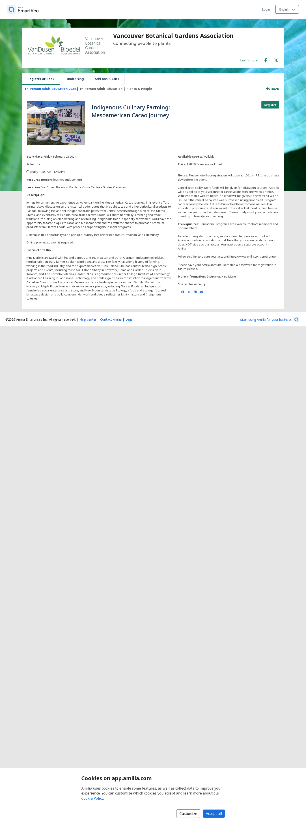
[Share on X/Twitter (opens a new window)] (188, 292)
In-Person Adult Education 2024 (50, 89)
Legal (129, 319)
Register (270, 105)
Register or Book (41, 79)
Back (274, 89)
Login (266, 9)
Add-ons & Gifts (107, 79)
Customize (188, 813)
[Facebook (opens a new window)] (266, 59)
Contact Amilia (111, 319)
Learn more (249, 60)
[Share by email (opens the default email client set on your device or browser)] (201, 292)
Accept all (214, 813)
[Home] (23, 9)
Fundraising (74, 79)
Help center (88, 319)
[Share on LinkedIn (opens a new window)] (195, 292)
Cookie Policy (92, 798)
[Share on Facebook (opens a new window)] (182, 292)
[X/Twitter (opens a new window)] (276, 59)
